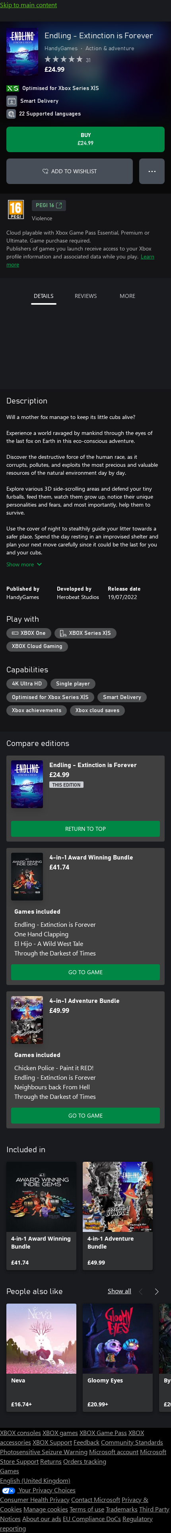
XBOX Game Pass (103, 1432)
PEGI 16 (45, 205)
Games (9, 1470)
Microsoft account (113, 1451)
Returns (51, 1461)
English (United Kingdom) (35, 1480)
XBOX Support (52, 1442)
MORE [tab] (127, 296)
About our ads (41, 1518)
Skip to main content (28, 4)
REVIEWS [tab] (86, 296)
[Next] (157, 1291)
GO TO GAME (85, 972)
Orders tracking (84, 1461)
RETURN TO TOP (85, 828)
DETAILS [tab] (43, 296)
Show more (20, 564)
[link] (41, 1216)
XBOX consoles (20, 1432)
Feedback (86, 1442)
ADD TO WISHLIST (74, 171)
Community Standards (132, 1442)
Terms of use (87, 1509)
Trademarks (122, 1509)
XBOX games (60, 1432)
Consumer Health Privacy (35, 1499)
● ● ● (152, 171)
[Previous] (141, 1291)
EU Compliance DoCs (92, 1518)
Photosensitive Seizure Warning (43, 1451)
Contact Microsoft (95, 1499)
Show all (119, 1290)
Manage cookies (45, 1509)
